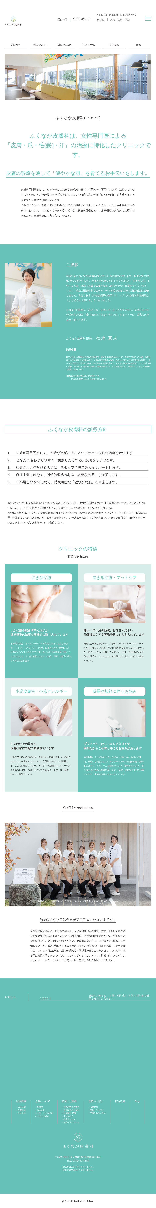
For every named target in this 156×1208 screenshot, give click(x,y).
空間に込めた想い (98, 1113)
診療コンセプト (97, 1110)
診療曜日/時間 (70, 1113)
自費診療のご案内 (71, 1110)
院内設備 (114, 44)
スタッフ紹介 (43, 1116)
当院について (40, 44)
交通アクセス (69, 1119)
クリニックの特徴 (45, 1113)
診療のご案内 (65, 44)
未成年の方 (68, 1116)
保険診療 (22, 1107)
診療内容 (15, 44)
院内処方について (71, 1122)
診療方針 (41, 1110)
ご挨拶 (40, 1107)
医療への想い (89, 44)
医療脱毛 (22, 1113)
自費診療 (22, 1110)
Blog (138, 44)
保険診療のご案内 (71, 1107)
